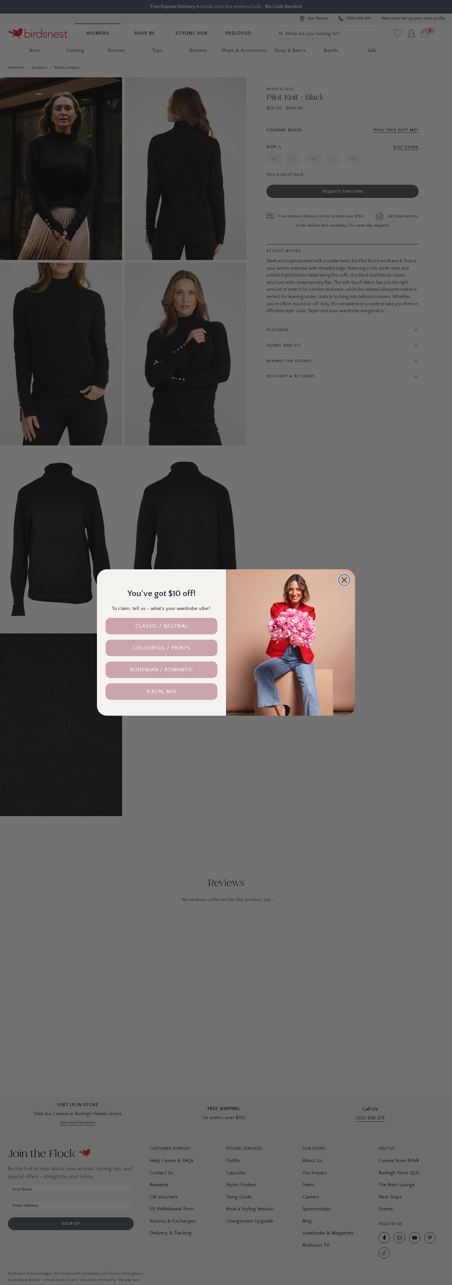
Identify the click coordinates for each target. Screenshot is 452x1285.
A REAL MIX (161, 692)
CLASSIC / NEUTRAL (161, 626)
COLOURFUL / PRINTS (161, 648)
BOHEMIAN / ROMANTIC (161, 670)
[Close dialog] (344, 580)
